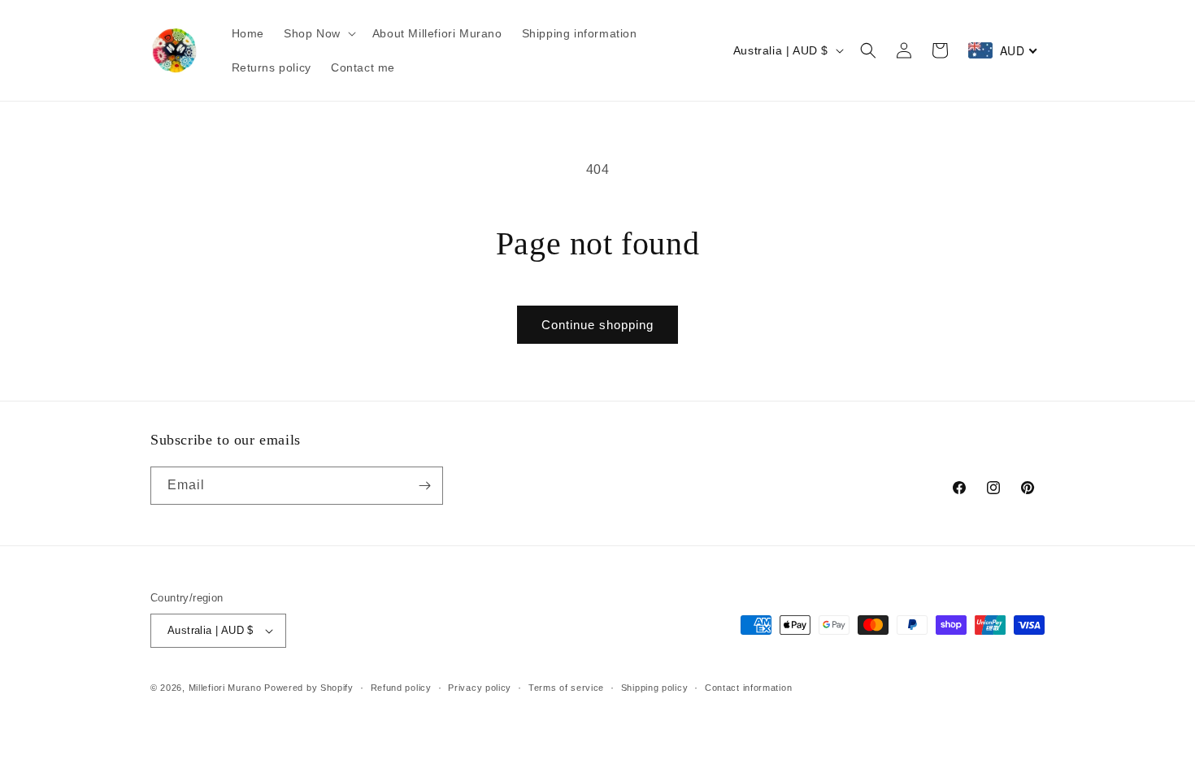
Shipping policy (655, 687)
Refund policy (401, 687)
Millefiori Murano (225, 687)
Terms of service (566, 687)
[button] (318, 33)
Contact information (748, 687)
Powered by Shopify (309, 687)
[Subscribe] (424, 486)
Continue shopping (597, 325)
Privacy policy (479, 687)
